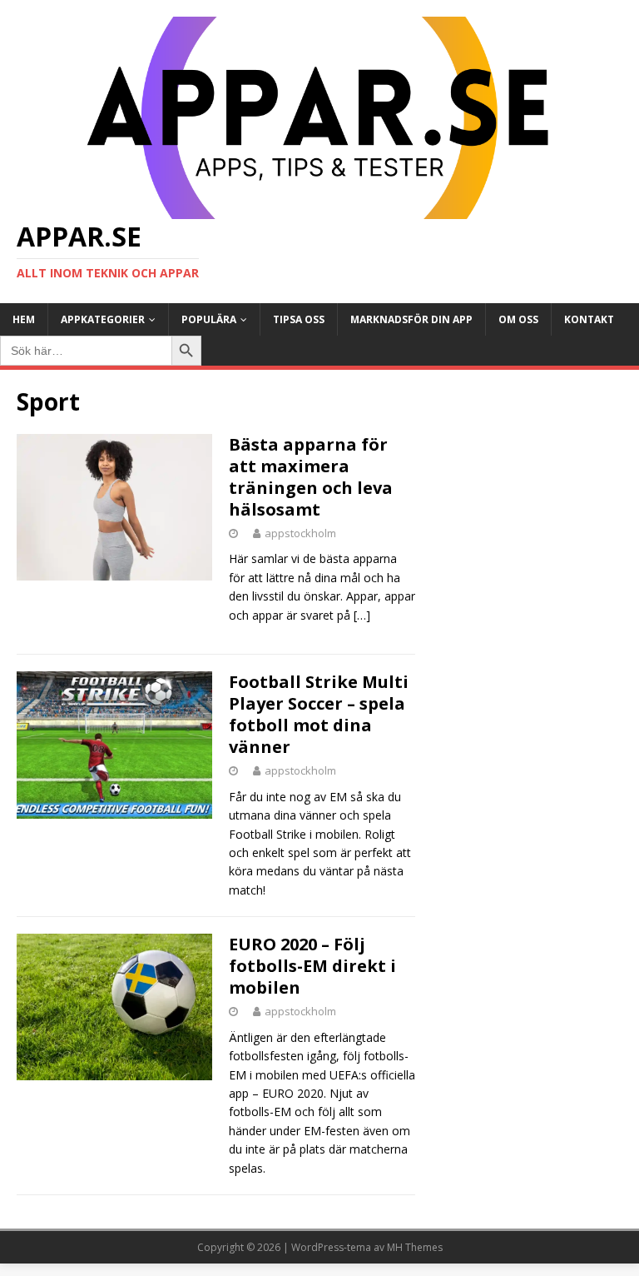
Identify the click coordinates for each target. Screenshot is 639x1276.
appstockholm (300, 533)
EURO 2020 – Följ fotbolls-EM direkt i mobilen (312, 966)
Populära (208, 319)
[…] (362, 615)
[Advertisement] (526, 469)
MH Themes (415, 1247)
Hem (23, 319)
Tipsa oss (298, 319)
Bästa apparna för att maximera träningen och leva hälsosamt (311, 477)
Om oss (518, 319)
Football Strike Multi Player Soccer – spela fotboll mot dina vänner (319, 714)
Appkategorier (103, 319)
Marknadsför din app (411, 319)
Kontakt (589, 319)
